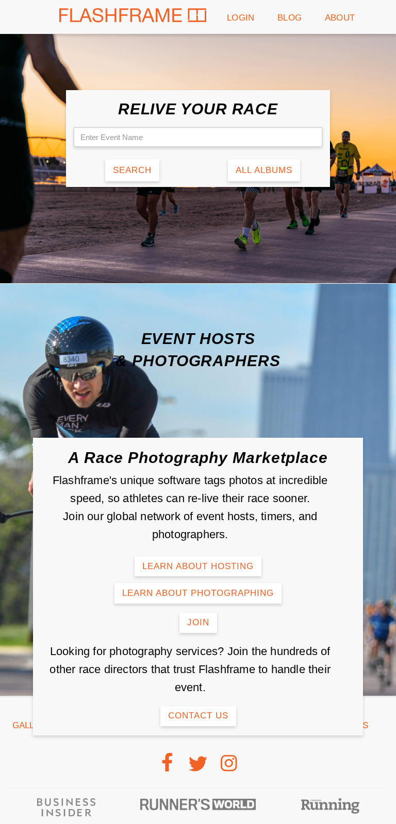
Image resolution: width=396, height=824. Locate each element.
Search (132, 170)
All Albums (264, 170)
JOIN (198, 622)
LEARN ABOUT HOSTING (198, 566)
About (340, 18)
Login (240, 18)
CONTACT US (198, 715)
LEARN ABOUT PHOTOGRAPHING (198, 593)
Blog (289, 18)
